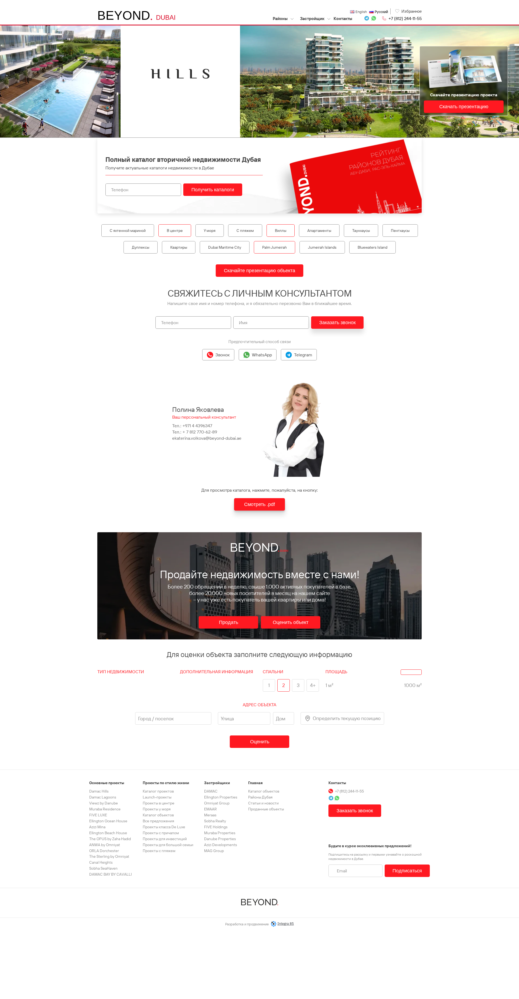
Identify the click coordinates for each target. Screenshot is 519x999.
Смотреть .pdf (259, 504)
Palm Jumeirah (274, 247)
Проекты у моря (157, 809)
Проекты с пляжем (159, 850)
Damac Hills (99, 791)
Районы (280, 18)
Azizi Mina (97, 826)
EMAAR (210, 809)
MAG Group (214, 850)
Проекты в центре (158, 803)
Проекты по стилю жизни (166, 782)
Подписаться (407, 870)
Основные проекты (106, 782)
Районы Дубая (260, 797)
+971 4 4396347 (197, 425)
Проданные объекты (266, 809)
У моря (209, 230)
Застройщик (312, 18)
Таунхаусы (361, 230)
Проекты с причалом (161, 832)
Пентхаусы (400, 230)
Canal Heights (101, 862)
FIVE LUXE (98, 815)
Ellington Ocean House (108, 821)
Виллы (280, 230)
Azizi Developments (220, 844)
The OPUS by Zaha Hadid (110, 838)
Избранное (411, 11)
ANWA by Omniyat (104, 844)
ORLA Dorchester (104, 850)
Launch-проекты (157, 797)
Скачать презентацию (463, 106)
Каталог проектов (158, 791)
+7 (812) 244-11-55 (405, 18)
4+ (313, 685)
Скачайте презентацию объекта (259, 270)
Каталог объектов (158, 815)
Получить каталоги (212, 189)
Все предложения (158, 821)
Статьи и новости (263, 803)
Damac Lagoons (102, 797)
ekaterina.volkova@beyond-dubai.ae (206, 438)
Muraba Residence (105, 809)
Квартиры (178, 247)
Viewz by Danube (103, 803)
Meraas (210, 815)
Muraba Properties (219, 832)
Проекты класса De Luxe (164, 826)
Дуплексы (140, 247)
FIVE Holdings (216, 826)
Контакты (343, 18)
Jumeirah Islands (322, 247)
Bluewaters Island (372, 247)
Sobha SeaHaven (103, 868)
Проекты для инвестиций (165, 838)
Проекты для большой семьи (168, 844)
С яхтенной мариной (128, 230)
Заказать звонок (337, 322)
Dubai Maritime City (224, 247)
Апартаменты (319, 230)
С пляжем (245, 230)
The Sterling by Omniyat (109, 856)
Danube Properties (220, 838)
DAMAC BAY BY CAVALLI (110, 874)
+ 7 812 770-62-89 (199, 432)
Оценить (259, 741)
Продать (228, 622)
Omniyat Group (216, 803)
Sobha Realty (215, 821)
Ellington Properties (220, 797)
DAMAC (211, 791)
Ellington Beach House (108, 832)
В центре (175, 230)
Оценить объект (290, 622)
